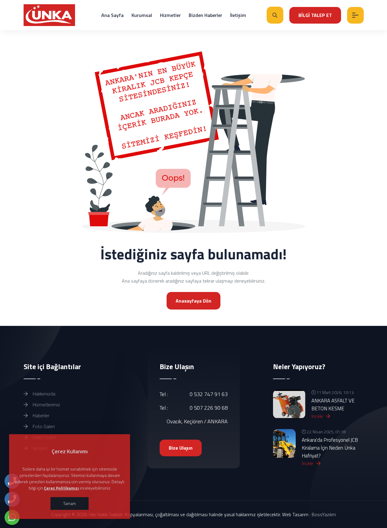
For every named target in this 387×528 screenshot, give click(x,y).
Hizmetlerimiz (45, 404)
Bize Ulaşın (181, 447)
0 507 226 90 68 (209, 408)
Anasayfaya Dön (193, 300)
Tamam (69, 503)
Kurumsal (142, 15)
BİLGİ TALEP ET (315, 15)
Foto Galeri (43, 426)
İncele (317, 416)
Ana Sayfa (112, 15)
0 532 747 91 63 (209, 394)
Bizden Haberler (205, 15)
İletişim (238, 15)
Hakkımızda (43, 393)
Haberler (40, 415)
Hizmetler (170, 15)
